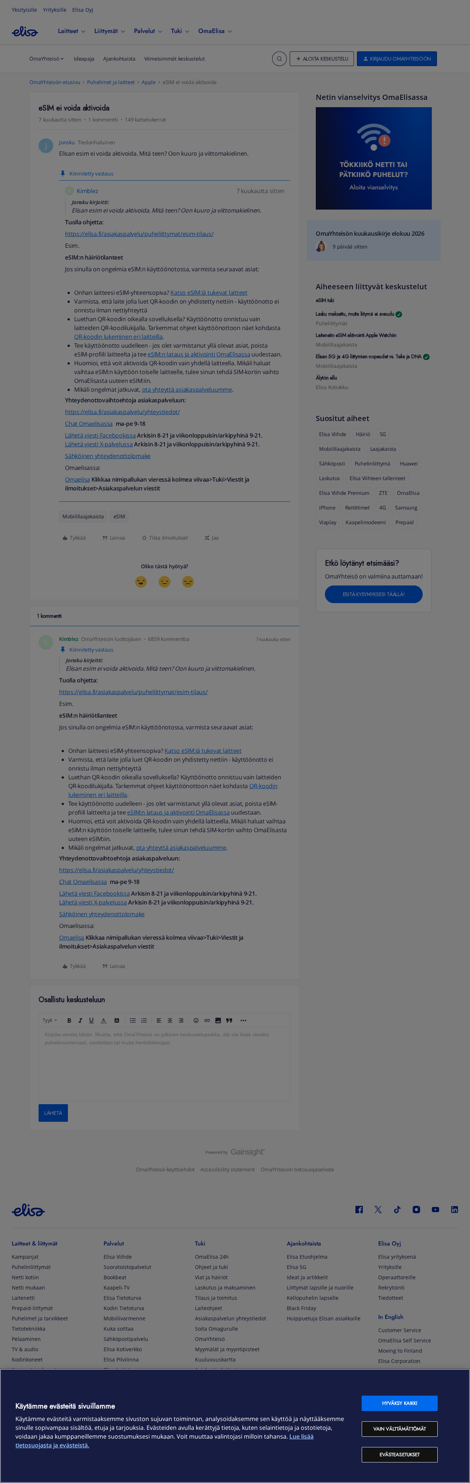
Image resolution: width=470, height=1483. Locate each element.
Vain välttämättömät (399, 1428)
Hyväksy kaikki (399, 1403)
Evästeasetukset (400, 1454)
